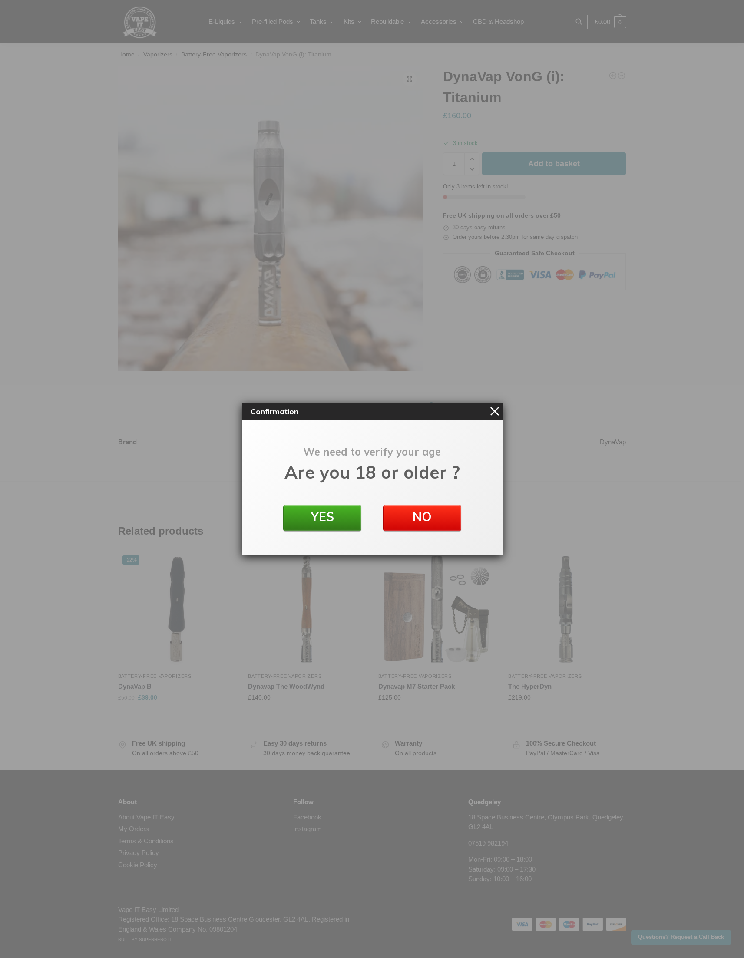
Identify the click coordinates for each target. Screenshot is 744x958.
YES (322, 516)
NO (422, 516)
